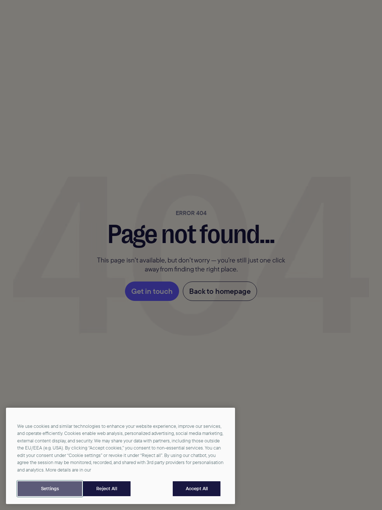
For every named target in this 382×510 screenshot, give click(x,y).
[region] (120, 456)
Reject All (106, 488)
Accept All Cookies (196, 489)
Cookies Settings (49, 489)
